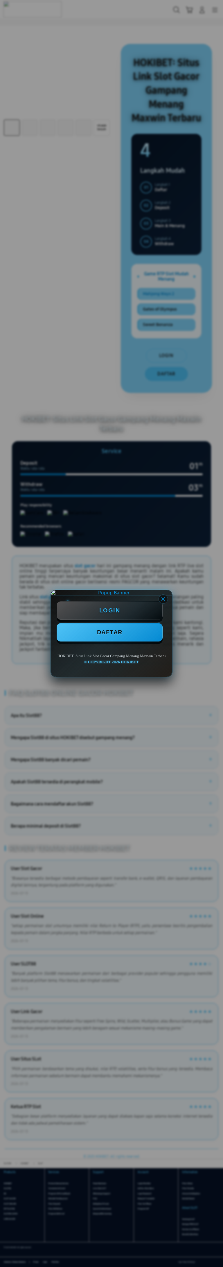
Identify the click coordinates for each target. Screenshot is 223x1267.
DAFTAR (110, 632)
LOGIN (109, 610)
